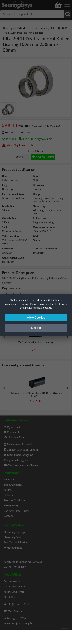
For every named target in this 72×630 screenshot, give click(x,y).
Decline (36, 327)
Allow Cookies (36, 317)
